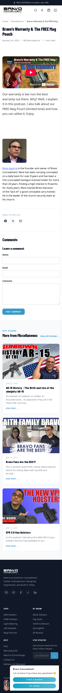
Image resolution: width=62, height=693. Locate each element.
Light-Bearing (10, 623)
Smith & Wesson (41, 623)
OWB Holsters (10, 619)
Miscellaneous (17, 21)
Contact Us (9, 659)
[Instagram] (6, 592)
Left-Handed (10, 628)
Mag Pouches (10, 632)
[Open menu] (55, 10)
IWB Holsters (10, 614)
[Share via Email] (20, 221)
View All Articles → (50, 336)
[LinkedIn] (35, 592)
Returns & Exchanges (14, 655)
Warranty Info (11, 650)
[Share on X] (13, 221)
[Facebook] (20, 592)
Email (5, 267)
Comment (7, 281)
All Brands (38, 632)
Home (5, 21)
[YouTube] (13, 592)
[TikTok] (28, 592)
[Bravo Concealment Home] (13, 10)
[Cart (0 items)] (49, 10)
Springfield (38, 628)
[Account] (42, 10)
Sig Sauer (37, 619)
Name (5, 254)
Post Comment (13, 311)
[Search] (36, 10)
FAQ (6, 646)
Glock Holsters (40, 614)
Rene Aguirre (10, 168)
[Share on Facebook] (5, 221)
